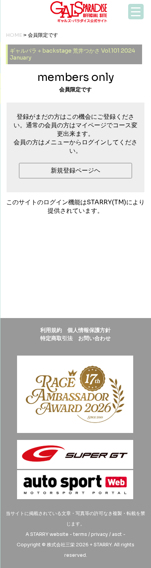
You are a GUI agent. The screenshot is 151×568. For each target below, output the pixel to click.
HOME (14, 35)
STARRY (39, 534)
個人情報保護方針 (89, 330)
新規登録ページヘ (75, 170)
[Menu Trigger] (136, 11)
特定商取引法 (56, 338)
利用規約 (51, 330)
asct (117, 534)
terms (80, 534)
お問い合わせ (94, 338)
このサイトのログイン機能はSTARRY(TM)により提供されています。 (75, 206)
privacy (99, 534)
